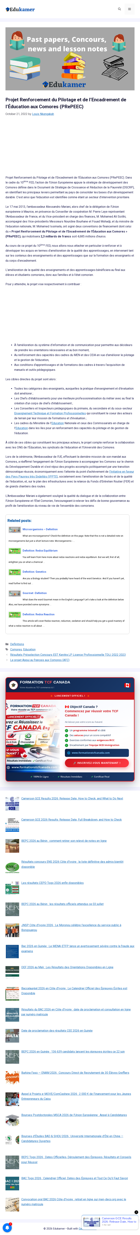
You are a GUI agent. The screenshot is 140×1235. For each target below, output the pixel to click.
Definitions (17, 644)
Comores (16, 649)
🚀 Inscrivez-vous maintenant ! (96, 763)
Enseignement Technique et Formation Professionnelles (50, 413)
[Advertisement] (70, 148)
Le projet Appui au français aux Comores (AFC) (39, 660)
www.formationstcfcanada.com (91, 752)
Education (57, 423)
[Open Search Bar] (119, 9)
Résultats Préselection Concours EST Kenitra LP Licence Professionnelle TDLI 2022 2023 (68, 654)
